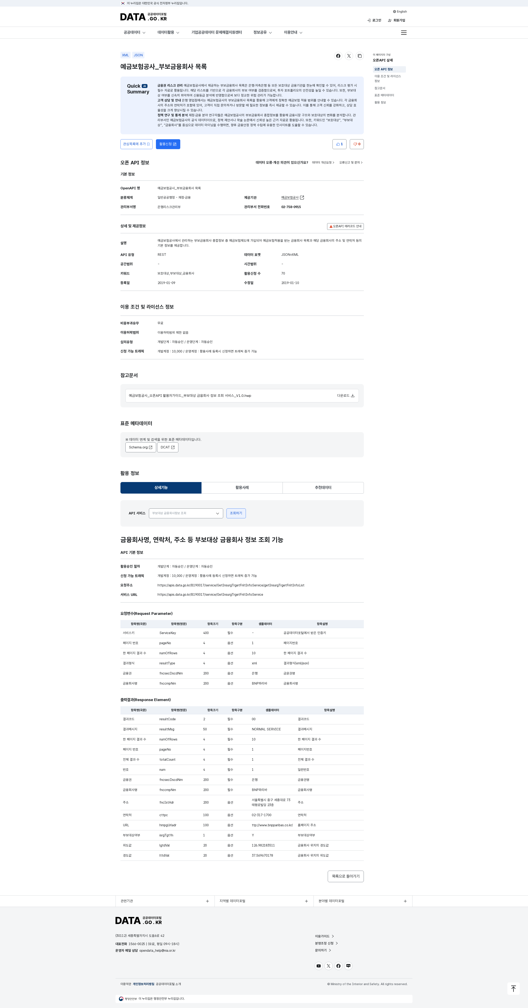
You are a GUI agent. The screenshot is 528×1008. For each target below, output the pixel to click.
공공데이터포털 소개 (168, 984)
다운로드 (344, 396)
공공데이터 (132, 32)
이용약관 (125, 984)
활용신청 (165, 144)
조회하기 (236, 513)
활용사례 (242, 487)
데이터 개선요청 (322, 162)
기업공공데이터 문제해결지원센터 (216, 32)
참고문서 (380, 88)
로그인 (376, 20)
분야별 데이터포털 (331, 901)
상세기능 (162, 489)
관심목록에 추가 (134, 144)
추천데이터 (323, 487)
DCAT (165, 447)
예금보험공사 (290, 197)
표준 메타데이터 (384, 95)
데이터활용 (166, 32)
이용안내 (290, 32)
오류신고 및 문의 (349, 162)
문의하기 (321, 950)
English (401, 11)
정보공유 (260, 32)
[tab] (161, 488)
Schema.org (138, 447)
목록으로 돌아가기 (345, 876)
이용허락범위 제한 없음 (173, 333)
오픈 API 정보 (384, 69)
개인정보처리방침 (143, 984)
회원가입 (399, 20)
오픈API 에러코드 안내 (347, 226)
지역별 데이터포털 (232, 901)
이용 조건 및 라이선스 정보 (388, 79)
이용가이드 (323, 936)
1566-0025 (137, 944)
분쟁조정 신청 (325, 943)
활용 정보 (380, 102)
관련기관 (127, 901)
